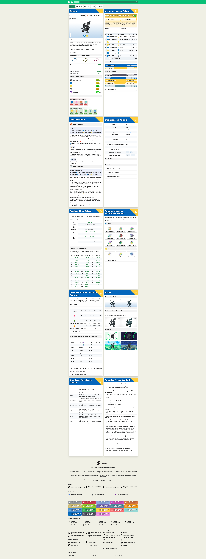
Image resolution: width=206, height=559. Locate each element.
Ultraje (121, 47)
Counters (80, 6)
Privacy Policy (71, 555)
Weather (107, 28)
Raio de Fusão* (123, 36)
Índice (72, 39)
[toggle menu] (136, 2)
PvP (94, 6)
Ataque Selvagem (127, 19)
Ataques (101, 6)
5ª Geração (128, 132)
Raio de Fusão (96, 174)
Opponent (123, 28)
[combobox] (108, 2)
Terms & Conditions (119, 555)
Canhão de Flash (123, 53)
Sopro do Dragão (113, 36)
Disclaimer (93, 555)
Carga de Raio (111, 19)
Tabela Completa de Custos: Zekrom (79, 374)
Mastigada (122, 55)
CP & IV (87, 6)
